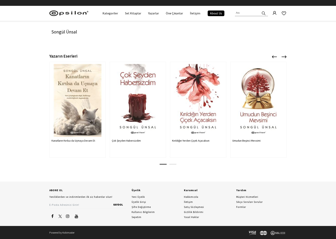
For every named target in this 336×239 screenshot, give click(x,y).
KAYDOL (118, 204)
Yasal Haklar (191, 217)
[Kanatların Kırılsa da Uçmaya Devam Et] (78, 100)
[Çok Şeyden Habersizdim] (138, 100)
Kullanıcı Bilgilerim (143, 212)
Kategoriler (110, 13)
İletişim (195, 13)
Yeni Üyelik (138, 197)
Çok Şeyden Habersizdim (126, 140)
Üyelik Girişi (139, 202)
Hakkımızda (191, 197)
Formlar (241, 207)
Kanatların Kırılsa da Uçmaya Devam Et (73, 140)
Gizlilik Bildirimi (193, 212)
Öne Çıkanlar (174, 13)
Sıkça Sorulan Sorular (249, 202)
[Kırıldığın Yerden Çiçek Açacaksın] (198, 100)
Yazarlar (153, 13)
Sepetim (136, 217)
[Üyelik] (272, 13)
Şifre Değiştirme (141, 207)
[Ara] (263, 13)
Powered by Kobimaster (61, 232)
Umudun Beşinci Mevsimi (246, 140)
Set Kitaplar (133, 13)
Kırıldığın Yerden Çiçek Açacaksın (190, 140)
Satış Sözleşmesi (194, 207)
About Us (216, 13)
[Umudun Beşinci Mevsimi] (258, 100)
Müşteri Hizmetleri (247, 197)
